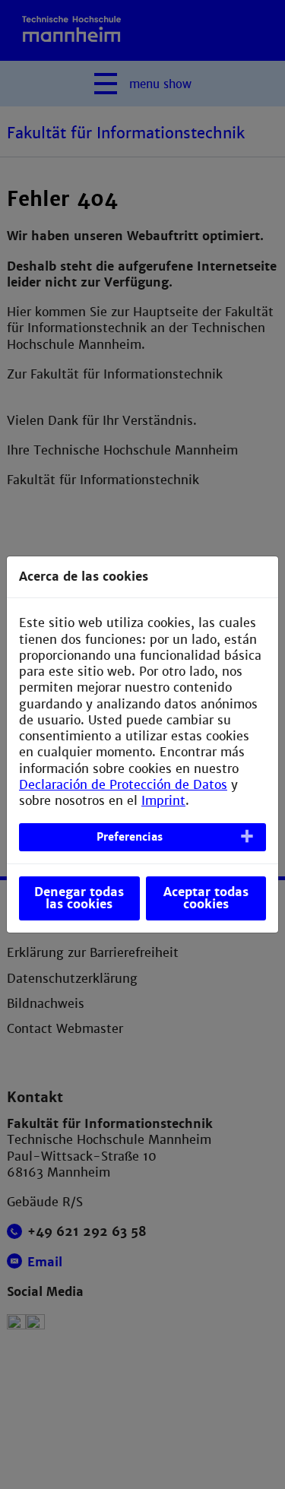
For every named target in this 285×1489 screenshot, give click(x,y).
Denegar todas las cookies (79, 898)
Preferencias (130, 837)
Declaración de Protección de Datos (123, 785)
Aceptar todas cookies (206, 898)
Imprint (163, 801)
